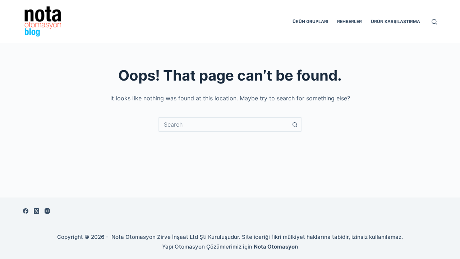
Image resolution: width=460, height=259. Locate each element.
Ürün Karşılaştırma (395, 21)
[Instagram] (47, 211)
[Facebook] (25, 211)
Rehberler (349, 21)
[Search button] (295, 124)
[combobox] (223, 124)
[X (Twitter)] (36, 211)
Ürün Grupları (310, 21)
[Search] (434, 21)
